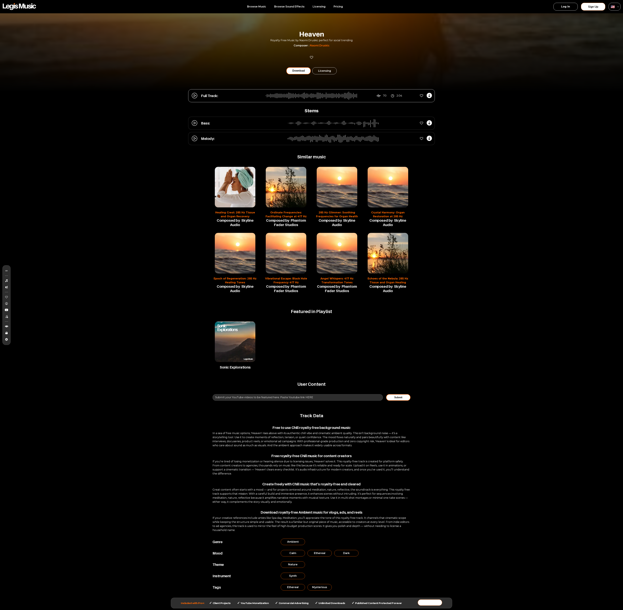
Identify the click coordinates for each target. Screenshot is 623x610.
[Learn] (6, 333)
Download (298, 70)
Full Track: (209, 96)
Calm (292, 553)
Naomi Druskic (320, 45)
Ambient (293, 541)
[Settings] (6, 339)
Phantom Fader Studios (290, 222)
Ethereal (319, 553)
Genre (218, 542)
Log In (565, 6)
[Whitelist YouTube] (6, 310)
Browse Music (256, 6)
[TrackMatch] (6, 270)
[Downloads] (6, 303)
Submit (398, 397)
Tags (217, 587)
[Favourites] (6, 297)
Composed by (228, 220)
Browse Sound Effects (289, 6)
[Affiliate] (6, 326)
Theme (218, 565)
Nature (293, 564)
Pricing (338, 6)
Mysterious (319, 587)
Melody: (207, 139)
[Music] (6, 280)
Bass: (205, 123)
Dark (346, 553)
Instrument (222, 576)
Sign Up (593, 6)
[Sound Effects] (6, 287)
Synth (293, 575)
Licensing (319, 6)
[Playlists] (6, 316)
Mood (217, 553)
